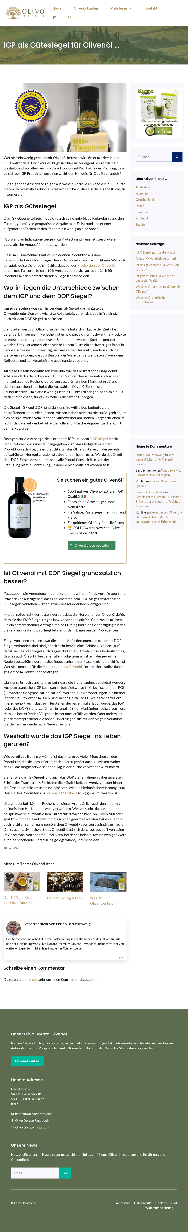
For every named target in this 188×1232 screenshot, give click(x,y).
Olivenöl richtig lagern (64, 898)
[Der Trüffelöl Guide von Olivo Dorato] (22, 889)
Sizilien (51, 793)
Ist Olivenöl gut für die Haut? (155, 252)
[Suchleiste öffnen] (70, 17)
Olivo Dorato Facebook (32, 1120)
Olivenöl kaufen (86, 8)
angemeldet (28, 979)
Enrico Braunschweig (150, 455)
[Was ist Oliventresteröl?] (108, 889)
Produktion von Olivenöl (96, 265)
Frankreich (143, 193)
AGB (173, 1203)
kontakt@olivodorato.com (33, 1114)
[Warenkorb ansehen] (54, 17)
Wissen (13, 847)
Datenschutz (143, 1203)
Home (57, 8)
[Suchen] (177, 157)
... (121, 955)
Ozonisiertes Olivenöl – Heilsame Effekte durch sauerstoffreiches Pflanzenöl (158, 501)
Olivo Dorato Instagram (32, 1127)
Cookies (161, 1203)
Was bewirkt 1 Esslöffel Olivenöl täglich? (155, 459)
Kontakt (151, 8)
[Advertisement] (159, 374)
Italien (140, 206)
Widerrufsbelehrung (159, 1208)
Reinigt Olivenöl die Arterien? (156, 259)
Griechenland (145, 200)
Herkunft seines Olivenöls (63, 666)
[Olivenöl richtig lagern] (65, 889)
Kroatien (142, 212)
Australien (143, 187)
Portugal (142, 218)
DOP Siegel (99, 439)
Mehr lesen (118, 8)
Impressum (123, 1203)
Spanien (141, 224)
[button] (91, 545)
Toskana (70, 793)
